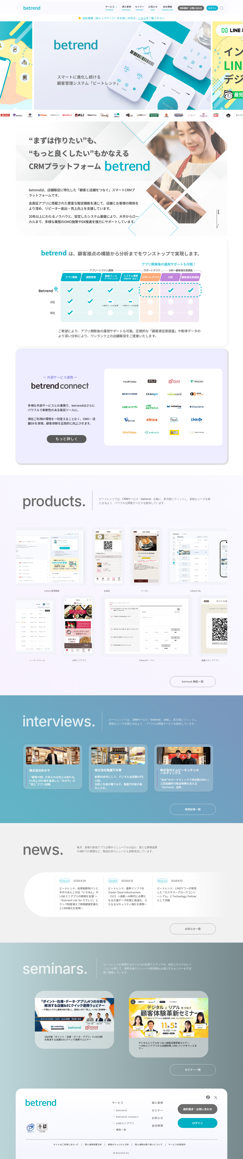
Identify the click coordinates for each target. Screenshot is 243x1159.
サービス (117, 1103)
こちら (142, 18)
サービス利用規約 (177, 1144)
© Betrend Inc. (121, 1153)
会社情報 (157, 1125)
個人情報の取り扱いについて (149, 1144)
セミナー (157, 1110)
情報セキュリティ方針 (118, 1144)
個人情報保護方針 (93, 1144)
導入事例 (157, 1103)
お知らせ (157, 1118)
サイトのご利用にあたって (66, 1144)
